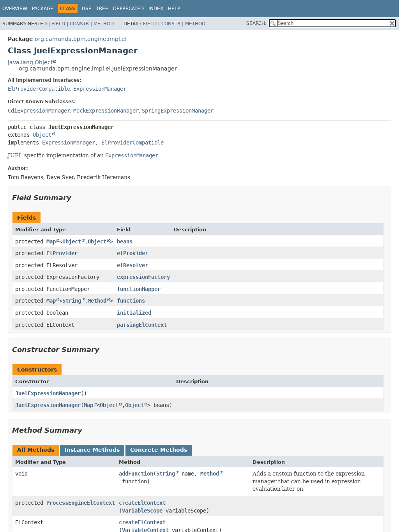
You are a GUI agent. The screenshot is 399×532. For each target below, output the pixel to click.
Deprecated (128, 8)
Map (51, 241)
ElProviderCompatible (39, 89)
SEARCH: (256, 23)
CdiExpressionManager (39, 110)
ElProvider (62, 253)
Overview (14, 8)
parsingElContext (142, 325)
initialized (134, 313)
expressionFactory (143, 277)
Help (174, 8)
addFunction (136, 473)
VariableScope (142, 510)
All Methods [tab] (35, 450)
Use (87, 8)
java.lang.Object (30, 62)
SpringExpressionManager (178, 110)
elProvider (132, 253)
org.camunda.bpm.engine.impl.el (81, 39)
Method (104, 23)
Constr (79, 23)
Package (42, 8)
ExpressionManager (99, 89)
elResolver (132, 265)
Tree (102, 8)
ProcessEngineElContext (80, 503)
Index (155, 8)
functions (131, 301)
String (71, 301)
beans (124, 241)
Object (42, 135)
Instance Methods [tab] (92, 450)
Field (58, 23)
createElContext (142, 503)
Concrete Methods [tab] (158, 450)
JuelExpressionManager (48, 393)
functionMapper (139, 289)
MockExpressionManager (106, 110)
